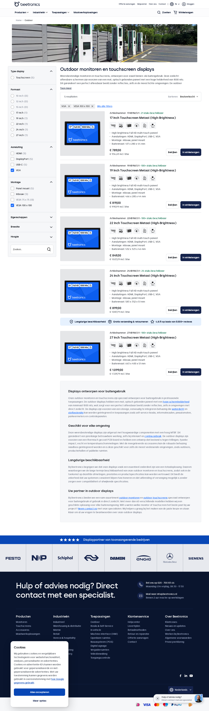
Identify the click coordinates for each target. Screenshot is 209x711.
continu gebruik (153, 436)
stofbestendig (75, 413)
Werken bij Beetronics (177, 634)
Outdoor (95, 622)
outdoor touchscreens (155, 498)
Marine (57, 630)
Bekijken (172, 152)
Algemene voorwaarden (178, 638)
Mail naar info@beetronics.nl (161, 594)
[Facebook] (181, 676)
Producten (20, 12)
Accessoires (22, 630)
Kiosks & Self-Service (102, 626)
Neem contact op (87, 508)
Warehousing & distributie (67, 626)
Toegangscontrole (100, 658)
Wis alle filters (104, 106)
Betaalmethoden (137, 630)
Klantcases (171, 622)
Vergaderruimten (100, 650)
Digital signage (99, 646)
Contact (162, 4)
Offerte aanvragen (127, 4)
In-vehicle (96, 630)
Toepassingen (59, 12)
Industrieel (59, 622)
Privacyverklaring (174, 642)
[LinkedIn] (186, 676)
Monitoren (21, 622)
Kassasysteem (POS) (102, 642)
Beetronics (27, 4)
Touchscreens (23, 626)
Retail (56, 634)
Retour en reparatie (138, 634)
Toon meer (66, 88)
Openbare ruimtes (100, 638)
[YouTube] (191, 676)
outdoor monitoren (129, 498)
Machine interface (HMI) (104, 634)
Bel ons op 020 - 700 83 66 (160, 583)
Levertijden (134, 626)
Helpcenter (142, 4)
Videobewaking (99, 654)
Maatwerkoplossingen (85, 12)
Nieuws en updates (175, 626)
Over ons (153, 4)
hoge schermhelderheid (176, 402)
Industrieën (39, 12)
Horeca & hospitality (64, 638)
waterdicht (178, 409)
